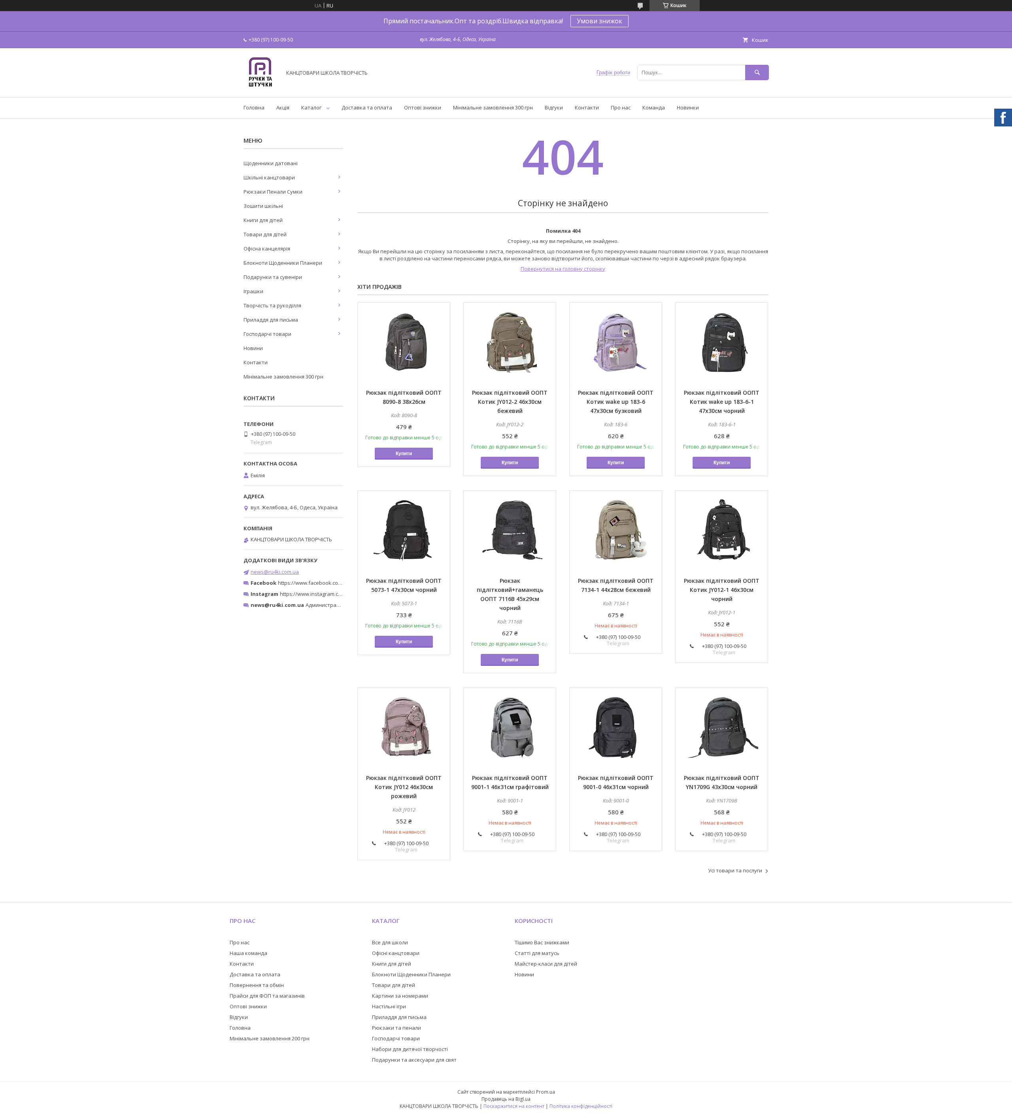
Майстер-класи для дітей (546, 963)
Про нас (621, 107)
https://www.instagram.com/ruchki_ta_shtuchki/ (337, 593)
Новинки (688, 107)
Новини (253, 348)
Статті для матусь (537, 953)
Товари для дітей (265, 234)
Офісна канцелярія (267, 248)
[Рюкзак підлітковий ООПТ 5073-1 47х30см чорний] (404, 530)
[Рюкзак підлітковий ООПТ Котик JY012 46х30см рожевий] (404, 727)
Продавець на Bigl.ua (506, 1099)
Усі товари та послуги (735, 870)
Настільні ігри (389, 1006)
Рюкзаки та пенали (396, 1027)
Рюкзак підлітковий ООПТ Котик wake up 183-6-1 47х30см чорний (721, 401)
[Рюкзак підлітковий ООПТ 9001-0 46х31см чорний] (616, 727)
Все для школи (390, 942)
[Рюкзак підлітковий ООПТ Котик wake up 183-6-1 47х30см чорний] (722, 342)
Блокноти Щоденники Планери (283, 262)
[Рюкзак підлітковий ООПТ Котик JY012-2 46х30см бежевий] (510, 342)
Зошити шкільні (263, 205)
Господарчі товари (267, 333)
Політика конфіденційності (580, 1106)
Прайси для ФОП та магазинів (267, 995)
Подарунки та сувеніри (273, 277)
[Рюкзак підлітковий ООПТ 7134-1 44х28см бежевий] (616, 530)
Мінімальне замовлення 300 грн (493, 107)
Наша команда (248, 953)
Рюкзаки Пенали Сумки (273, 191)
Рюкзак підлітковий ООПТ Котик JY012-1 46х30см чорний (721, 590)
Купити (404, 453)
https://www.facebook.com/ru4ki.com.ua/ (327, 582)
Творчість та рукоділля (272, 305)
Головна (254, 107)
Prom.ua (545, 1092)
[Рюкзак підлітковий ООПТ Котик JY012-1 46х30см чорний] (722, 530)
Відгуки (554, 107)
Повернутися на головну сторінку (563, 268)
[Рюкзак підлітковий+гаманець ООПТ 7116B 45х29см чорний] (510, 530)
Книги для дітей (263, 220)
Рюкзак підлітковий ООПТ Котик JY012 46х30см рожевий (404, 787)
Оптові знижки (422, 107)
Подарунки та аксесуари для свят (414, 1059)
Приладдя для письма (271, 319)
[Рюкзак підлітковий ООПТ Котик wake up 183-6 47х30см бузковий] (616, 342)
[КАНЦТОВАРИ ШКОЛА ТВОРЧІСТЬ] (260, 86)
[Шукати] (757, 72)
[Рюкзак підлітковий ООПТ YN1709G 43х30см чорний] (722, 727)
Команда (653, 107)
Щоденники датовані (271, 163)
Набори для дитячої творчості (410, 1049)
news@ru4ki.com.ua (275, 572)
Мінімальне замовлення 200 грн (270, 1038)
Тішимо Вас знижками (542, 942)
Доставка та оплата (367, 107)
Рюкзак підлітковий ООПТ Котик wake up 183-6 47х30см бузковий (615, 401)
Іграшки (253, 291)
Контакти (587, 107)
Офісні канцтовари (395, 953)
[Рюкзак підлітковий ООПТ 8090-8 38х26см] (404, 342)
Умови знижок (599, 21)
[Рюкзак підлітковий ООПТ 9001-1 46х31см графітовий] (510, 727)
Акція (282, 107)
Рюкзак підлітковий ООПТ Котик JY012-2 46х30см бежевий (510, 401)
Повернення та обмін (257, 985)
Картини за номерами (400, 995)
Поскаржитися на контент (513, 1106)
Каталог (311, 107)
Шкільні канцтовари (269, 177)
